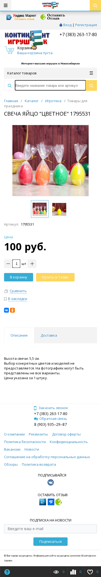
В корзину (18, 277)
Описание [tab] (19, 335)
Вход (67, 24)
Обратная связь (53, 418)
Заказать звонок (53, 407)
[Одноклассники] (12, 310)
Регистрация (86, 24)
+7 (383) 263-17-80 (77, 34)
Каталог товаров (22, 73)
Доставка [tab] (49, 335)
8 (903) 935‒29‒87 (50, 424)
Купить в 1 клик (55, 277)
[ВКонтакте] (6, 310)
